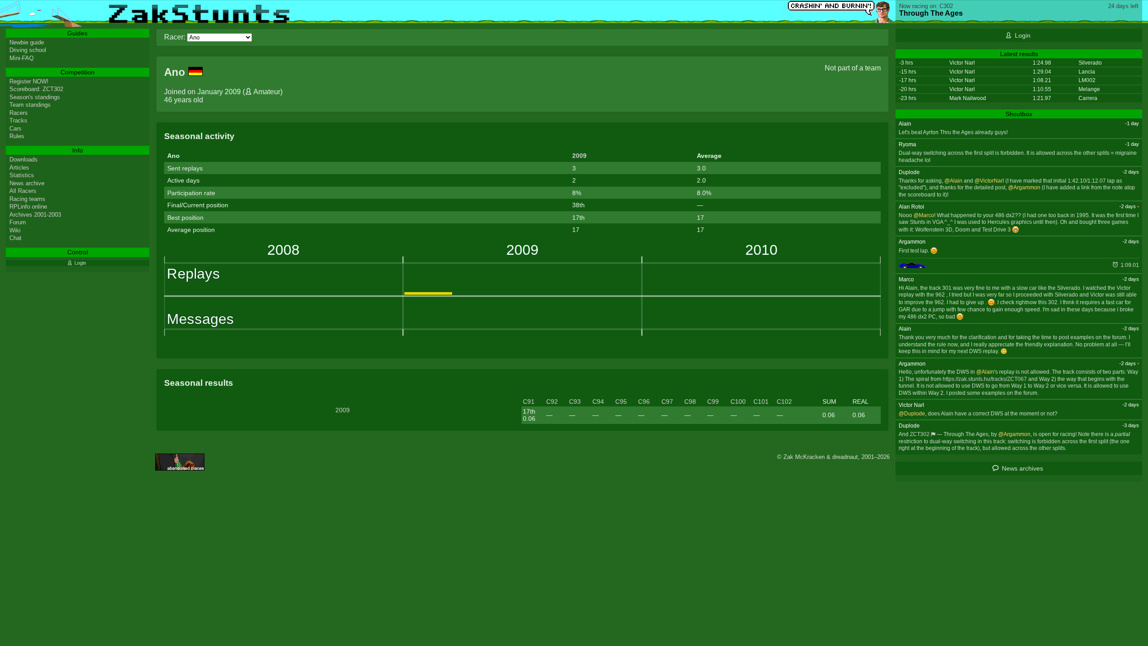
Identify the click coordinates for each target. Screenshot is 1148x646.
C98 (690, 401)
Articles (19, 167)
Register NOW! (28, 81)
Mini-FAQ (21, 58)
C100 (738, 401)
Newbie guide (26, 42)
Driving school (27, 50)
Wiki (15, 230)
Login (1023, 35)
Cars (15, 128)
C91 (529, 401)
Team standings (30, 104)
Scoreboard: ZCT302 (36, 89)
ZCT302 (920, 434)
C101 (761, 401)
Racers (18, 112)
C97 (667, 401)
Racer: (174, 37)
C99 (713, 401)
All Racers (22, 191)
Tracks (18, 120)
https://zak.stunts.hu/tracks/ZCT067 (985, 379)
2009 (579, 155)
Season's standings (34, 97)
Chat (15, 238)
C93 (575, 401)
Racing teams (27, 199)
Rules (16, 136)
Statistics (21, 175)
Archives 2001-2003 (35, 214)
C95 (621, 401)
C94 (598, 401)
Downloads (23, 159)
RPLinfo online (28, 206)
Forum (17, 222)
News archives (1022, 468)
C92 (552, 401)
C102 (784, 401)
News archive (26, 183)
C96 (644, 401)
